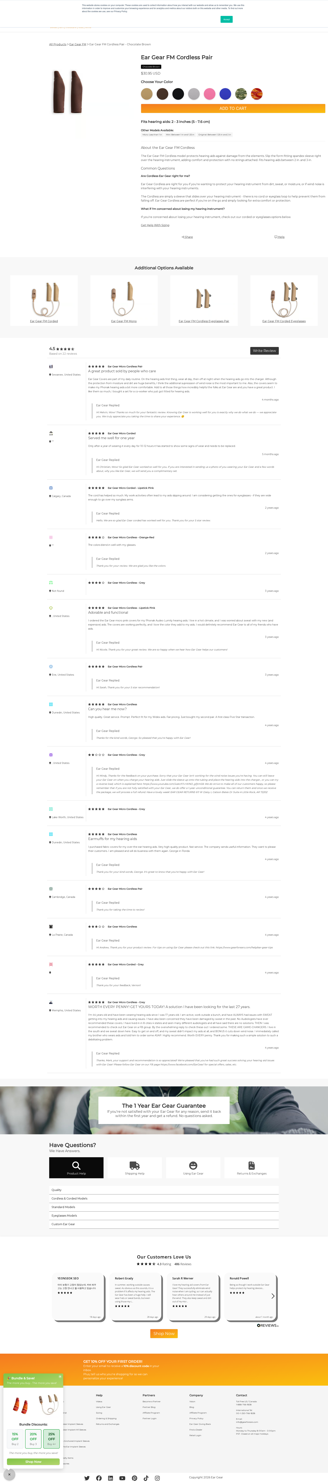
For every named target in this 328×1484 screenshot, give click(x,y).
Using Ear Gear (103, 1407)
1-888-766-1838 (244, 1404)
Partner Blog (149, 1407)
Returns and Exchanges (107, 1424)
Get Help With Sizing (155, 225)
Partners (149, 1395)
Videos (99, 1401)
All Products (57, 44)
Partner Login (149, 1418)
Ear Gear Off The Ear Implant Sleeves (67, 1446)
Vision (192, 1401)
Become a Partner (152, 1401)
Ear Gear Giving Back (200, 1424)
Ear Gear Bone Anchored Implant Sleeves (69, 1441)
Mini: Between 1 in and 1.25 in (180, 134)
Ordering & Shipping (106, 1418)
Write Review (264, 351)
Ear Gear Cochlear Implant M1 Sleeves (67, 1429)
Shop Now (164, 1333)
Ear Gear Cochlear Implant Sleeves (66, 1424)
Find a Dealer (195, 1429)
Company (196, 1395)
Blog (191, 1407)
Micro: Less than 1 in (152, 134)
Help (281, 237)
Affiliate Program (151, 1412)
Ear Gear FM (77, 44)
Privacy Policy (196, 1418)
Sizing (99, 1412)
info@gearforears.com (247, 1422)
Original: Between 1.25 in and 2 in (214, 134)
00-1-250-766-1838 (245, 1413)
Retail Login (195, 1435)
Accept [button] (226, 19)
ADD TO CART (233, 108)
